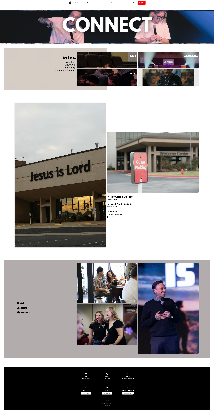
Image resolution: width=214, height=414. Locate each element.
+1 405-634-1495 (107, 378)
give (196, 73)
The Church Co (107, 405)
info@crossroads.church (86, 378)
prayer (133, 73)
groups (133, 55)
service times (191, 55)
